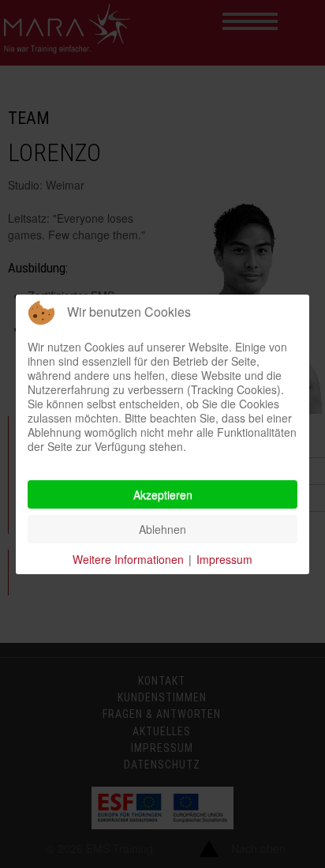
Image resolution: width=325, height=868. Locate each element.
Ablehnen (162, 529)
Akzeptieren (162, 494)
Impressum (224, 559)
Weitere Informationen (128, 559)
